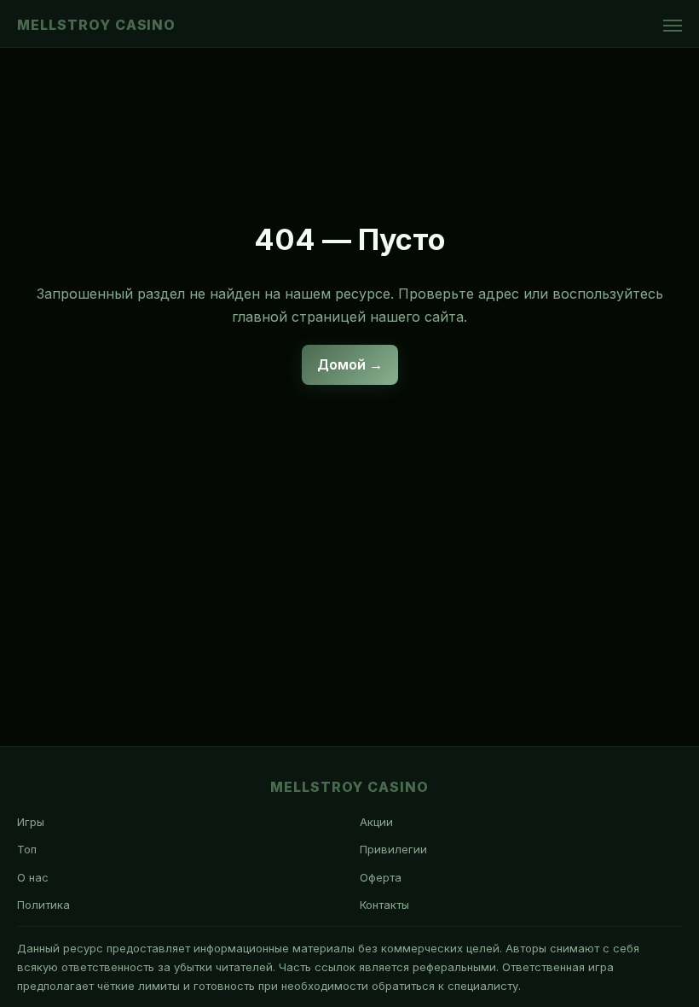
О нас (33, 877)
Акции (376, 822)
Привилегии (393, 849)
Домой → (350, 364)
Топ (27, 849)
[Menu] (672, 26)
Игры (30, 822)
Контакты (384, 904)
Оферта (380, 877)
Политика (43, 904)
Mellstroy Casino (96, 24)
